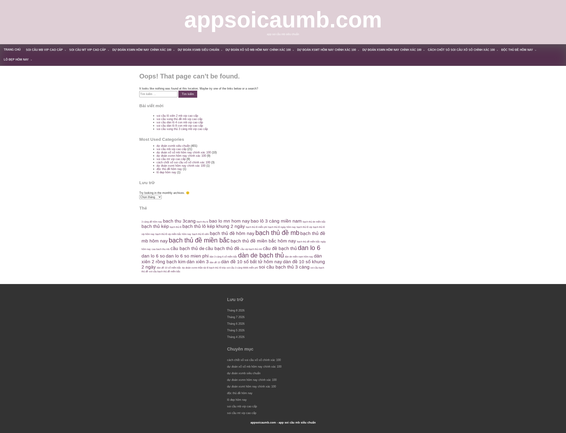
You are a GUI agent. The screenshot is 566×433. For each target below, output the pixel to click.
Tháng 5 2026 (236, 330)
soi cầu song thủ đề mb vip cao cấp (179, 119)
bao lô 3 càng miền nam (276, 220)
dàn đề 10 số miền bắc (169, 267)
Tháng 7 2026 (236, 317)
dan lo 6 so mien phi (187, 255)
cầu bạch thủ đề (222, 248)
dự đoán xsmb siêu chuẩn (198, 50)
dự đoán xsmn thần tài (194, 267)
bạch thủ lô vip (304, 227)
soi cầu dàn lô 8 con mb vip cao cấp (180, 125)
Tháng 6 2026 (236, 323)
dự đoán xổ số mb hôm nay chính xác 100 (258, 50)
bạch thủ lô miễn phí (256, 227)
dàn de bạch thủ (261, 255)
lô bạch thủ (212, 267)
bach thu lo (202, 221)
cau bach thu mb (161, 249)
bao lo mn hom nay (229, 220)
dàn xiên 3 (198, 261)
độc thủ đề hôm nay (517, 50)
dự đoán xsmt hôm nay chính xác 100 (326, 50)
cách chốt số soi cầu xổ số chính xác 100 (461, 50)
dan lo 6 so (153, 255)
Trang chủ (12, 49)
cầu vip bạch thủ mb (251, 249)
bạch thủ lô (176, 227)
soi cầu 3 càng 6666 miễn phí (242, 267)
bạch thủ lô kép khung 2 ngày (213, 226)
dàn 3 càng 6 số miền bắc (223, 256)
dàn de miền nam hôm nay (299, 256)
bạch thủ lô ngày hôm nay (282, 227)
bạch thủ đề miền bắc (199, 240)
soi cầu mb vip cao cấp (44, 50)
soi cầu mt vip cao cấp (87, 50)
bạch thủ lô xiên (200, 234)
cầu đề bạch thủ (280, 248)
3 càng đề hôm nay (152, 221)
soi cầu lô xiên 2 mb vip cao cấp (177, 115)
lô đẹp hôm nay (16, 59)
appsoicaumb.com (283, 19)
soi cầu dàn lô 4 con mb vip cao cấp (180, 122)
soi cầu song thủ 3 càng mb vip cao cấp (182, 129)
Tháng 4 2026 (236, 337)
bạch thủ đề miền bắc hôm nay (263, 240)
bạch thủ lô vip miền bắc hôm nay (173, 234)
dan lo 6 (309, 247)
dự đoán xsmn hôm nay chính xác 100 (141, 50)
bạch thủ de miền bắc (314, 221)
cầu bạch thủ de (187, 248)
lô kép (222, 267)
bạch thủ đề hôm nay (232, 233)
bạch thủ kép (155, 226)
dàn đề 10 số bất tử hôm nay (251, 261)
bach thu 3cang (179, 220)
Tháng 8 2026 (236, 310)
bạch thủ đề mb (277, 232)
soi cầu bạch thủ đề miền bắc (164, 271)
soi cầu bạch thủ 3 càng (284, 266)
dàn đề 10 (215, 262)
